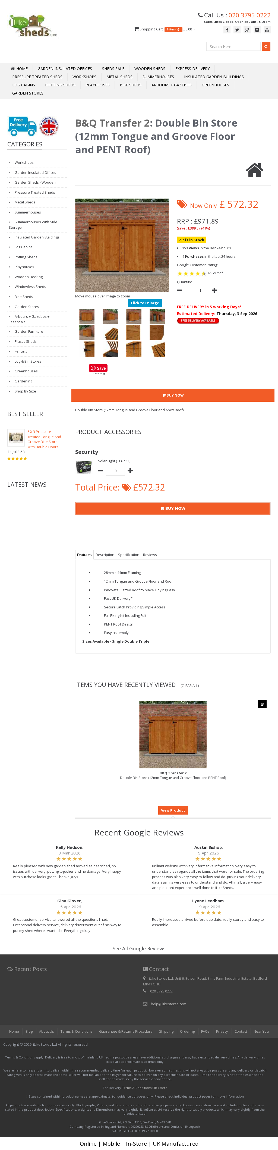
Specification (128, 554)
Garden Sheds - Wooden (35, 182)
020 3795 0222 (250, 15)
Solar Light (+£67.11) (114, 460)
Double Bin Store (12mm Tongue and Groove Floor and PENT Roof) (173, 775)
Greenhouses (215, 84)
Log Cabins (23, 84)
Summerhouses (158, 76)
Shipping (166, 1031)
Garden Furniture (28, 331)
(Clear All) (190, 685)
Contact (241, 1031)
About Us (46, 1031)
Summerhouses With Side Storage (33, 224)
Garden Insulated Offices (65, 68)
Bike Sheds (130, 84)
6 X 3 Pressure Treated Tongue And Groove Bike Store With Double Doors (44, 439)
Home (14, 1031)
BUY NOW (175, 395)
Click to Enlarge (145, 302)
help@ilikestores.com (168, 1003)
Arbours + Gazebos (171, 84)
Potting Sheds (60, 84)
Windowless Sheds (30, 286)
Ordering (187, 1031)
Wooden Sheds (149, 68)
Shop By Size (25, 391)
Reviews (150, 554)
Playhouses (98, 84)
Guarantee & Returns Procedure (126, 1031)
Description (105, 554)
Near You (261, 1031)
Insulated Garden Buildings (214, 76)
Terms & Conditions (77, 1031)
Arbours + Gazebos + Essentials (29, 319)
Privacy (222, 1031)
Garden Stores (27, 93)
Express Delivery (192, 68)
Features (84, 554)
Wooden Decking (28, 276)
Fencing (20, 351)
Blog (29, 1031)
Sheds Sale (113, 68)
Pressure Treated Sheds (37, 76)
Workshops (84, 76)
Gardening (23, 381)
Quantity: (184, 281)
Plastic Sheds (25, 341)
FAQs (205, 1031)
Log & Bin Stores (27, 361)
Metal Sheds (119, 76)
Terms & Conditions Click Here (144, 1088)
